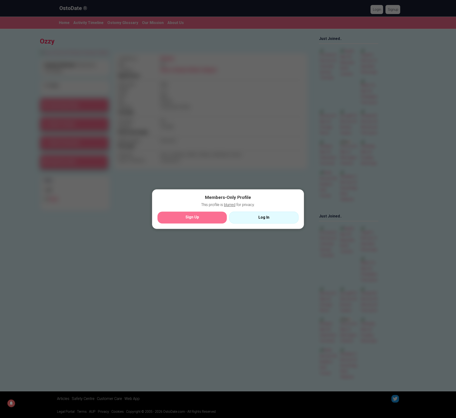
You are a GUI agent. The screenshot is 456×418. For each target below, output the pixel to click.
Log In (263, 217)
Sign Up (192, 217)
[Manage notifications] (11, 403)
